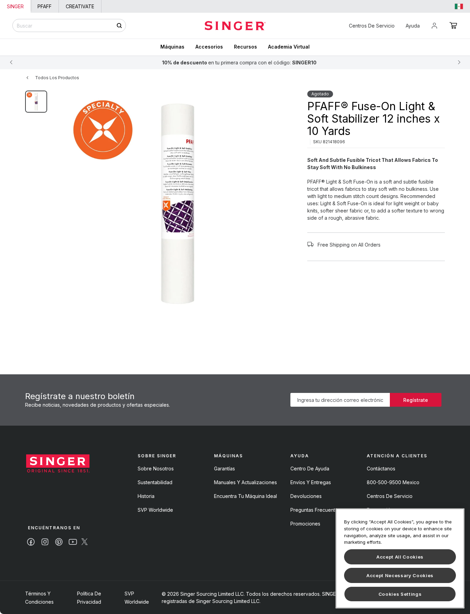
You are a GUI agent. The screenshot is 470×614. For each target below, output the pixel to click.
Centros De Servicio (372, 26)
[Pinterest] (58, 542)
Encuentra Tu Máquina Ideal (245, 496)
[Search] (119, 25)
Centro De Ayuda (309, 468)
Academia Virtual (289, 47)
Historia (146, 496)
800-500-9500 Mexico (393, 482)
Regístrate (415, 400)
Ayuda (413, 26)
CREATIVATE (80, 6)
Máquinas (172, 47)
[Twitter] (84, 541)
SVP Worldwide (155, 510)
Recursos (245, 47)
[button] (453, 25)
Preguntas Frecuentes (315, 510)
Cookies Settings (400, 594)
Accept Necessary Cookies (400, 575)
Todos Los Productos (57, 77)
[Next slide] (458, 62)
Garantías (224, 468)
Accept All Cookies (400, 557)
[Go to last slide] (11, 62)
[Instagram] (45, 542)
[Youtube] (72, 542)
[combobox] (69, 25)
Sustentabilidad (155, 482)
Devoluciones (306, 496)
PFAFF (45, 6)
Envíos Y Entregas (310, 482)
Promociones (305, 524)
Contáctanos (381, 468)
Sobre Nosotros (156, 468)
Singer (15, 6)
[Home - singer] (235, 25)
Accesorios (209, 47)
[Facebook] (30, 542)
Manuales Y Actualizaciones (245, 482)
